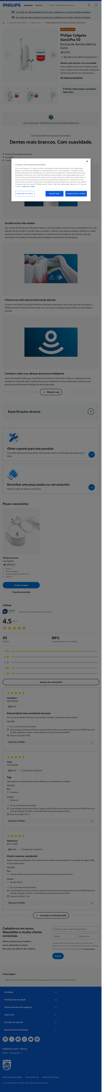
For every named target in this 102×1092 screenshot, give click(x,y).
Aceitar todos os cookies (75, 193)
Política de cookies (27, 186)
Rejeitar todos (53, 193)
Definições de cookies (24, 193)
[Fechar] (86, 161)
